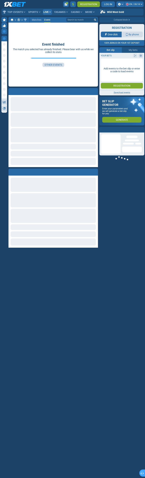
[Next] (19, 171)
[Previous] (11, 171)
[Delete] (94, 171)
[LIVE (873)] (12, 20)
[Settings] (120, 4)
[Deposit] (73, 4)
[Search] (95, 20)
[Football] (19, 20)
